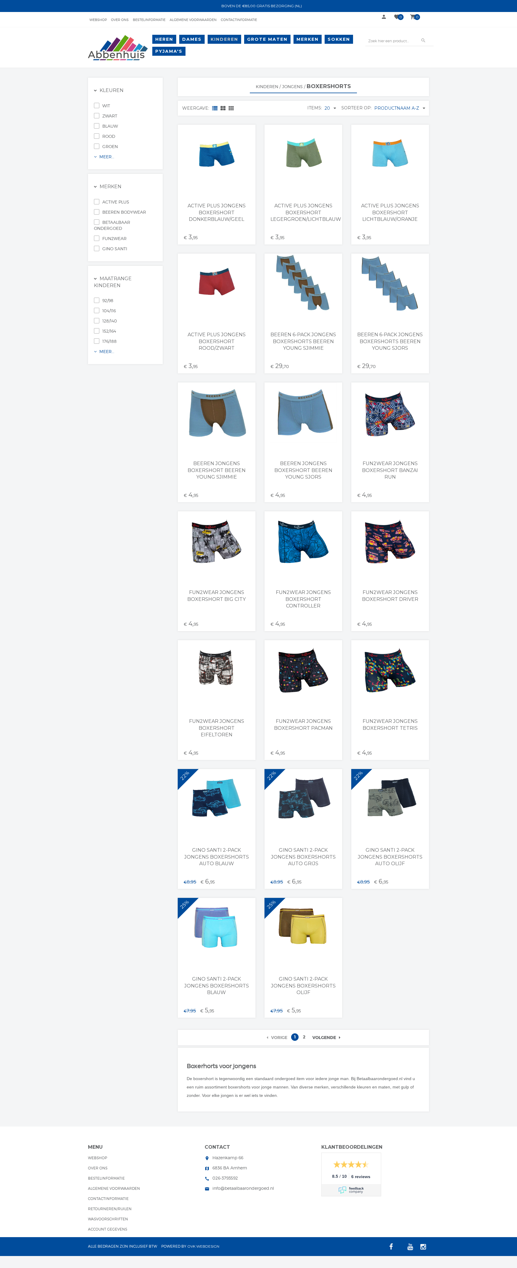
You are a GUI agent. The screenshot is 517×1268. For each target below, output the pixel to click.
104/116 (109, 310)
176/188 (109, 341)
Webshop (98, 20)
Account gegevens (107, 1229)
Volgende (324, 1037)
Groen (110, 146)
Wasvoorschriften (108, 1219)
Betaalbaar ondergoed (112, 225)
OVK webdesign (203, 1246)
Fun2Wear (114, 238)
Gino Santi (114, 248)
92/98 (107, 300)
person (384, 17)
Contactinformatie (239, 20)
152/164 (109, 331)
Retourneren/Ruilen (110, 1209)
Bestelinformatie (149, 20)
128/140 (109, 320)
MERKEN (307, 39)
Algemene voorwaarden (193, 20)
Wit (106, 105)
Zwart (109, 115)
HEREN (164, 39)
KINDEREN (224, 39)
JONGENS (292, 86)
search (423, 40)
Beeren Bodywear (124, 212)
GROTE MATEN (267, 39)
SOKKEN (339, 39)
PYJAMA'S (169, 51)
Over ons (120, 20)
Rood (108, 136)
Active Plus (115, 201)
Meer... (106, 156)
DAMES (192, 39)
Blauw (110, 126)
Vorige (279, 1037)
